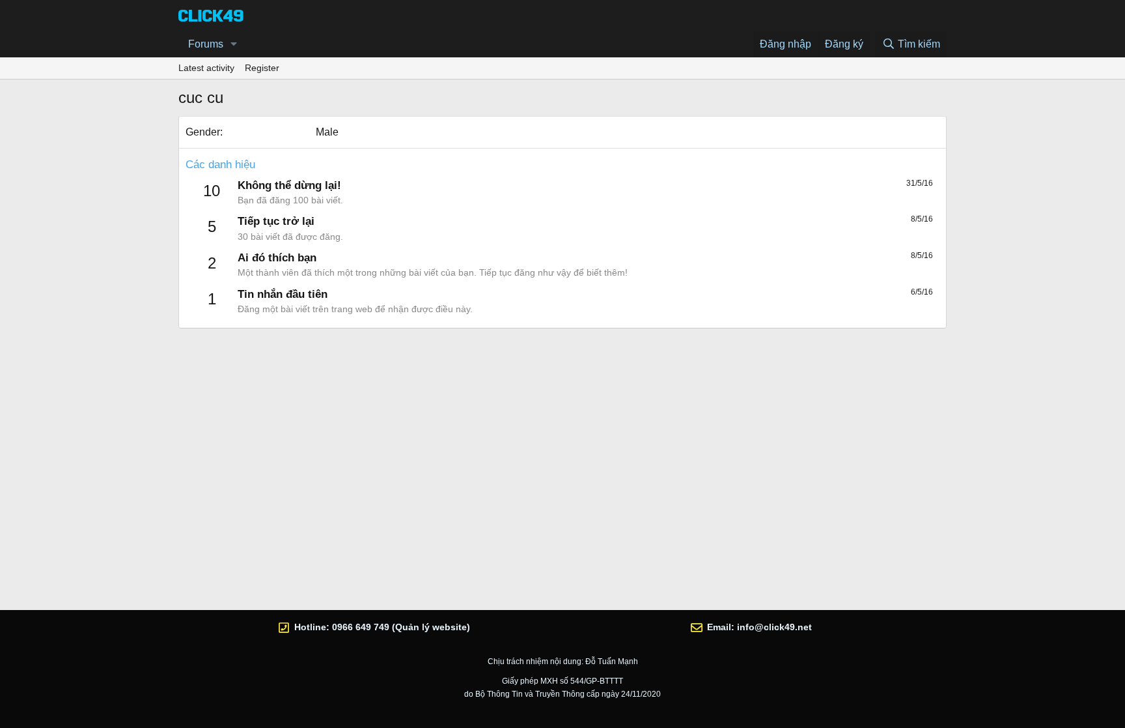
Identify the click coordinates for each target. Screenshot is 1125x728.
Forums (205, 44)
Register (262, 68)
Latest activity (206, 68)
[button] (234, 44)
